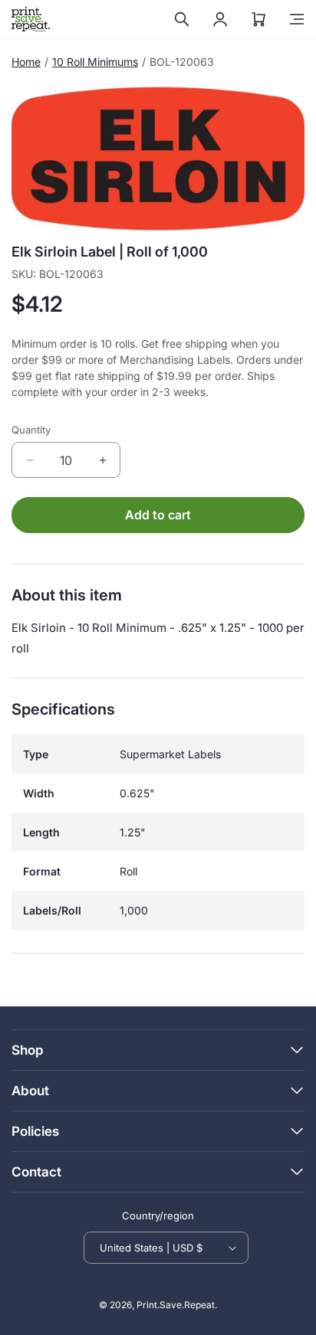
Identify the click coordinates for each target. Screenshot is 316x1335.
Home (26, 61)
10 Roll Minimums (95, 61)
